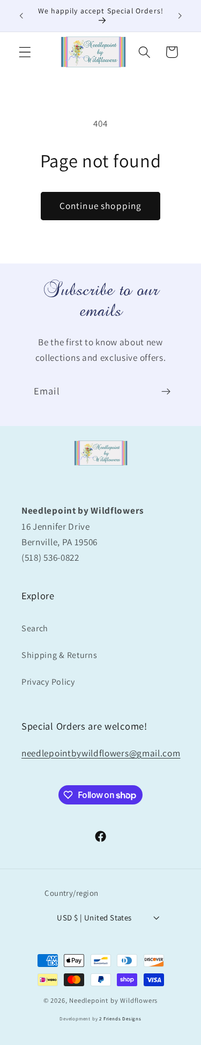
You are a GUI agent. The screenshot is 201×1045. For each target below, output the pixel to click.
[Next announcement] (180, 15)
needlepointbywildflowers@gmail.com (100, 753)
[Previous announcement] (21, 15)
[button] (25, 52)
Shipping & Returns (59, 655)
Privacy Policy (48, 681)
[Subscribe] (166, 392)
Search (34, 628)
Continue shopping (100, 205)
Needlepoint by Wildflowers (113, 1000)
